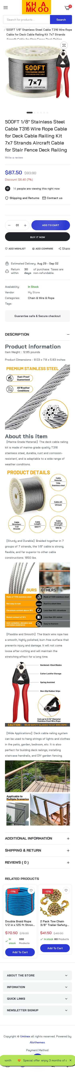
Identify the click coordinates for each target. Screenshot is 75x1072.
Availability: (12, 287)
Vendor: (10, 292)
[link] (31, 890)
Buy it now (37, 237)
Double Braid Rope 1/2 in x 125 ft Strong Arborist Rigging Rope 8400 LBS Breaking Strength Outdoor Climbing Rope (20, 923)
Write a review (14, 157)
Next (67, 922)
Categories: (12, 298)
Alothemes (37, 1042)
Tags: (8, 303)
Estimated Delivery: (23, 263)
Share (66, 248)
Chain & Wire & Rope (41, 298)
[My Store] (36, 8)
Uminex (25, 1036)
